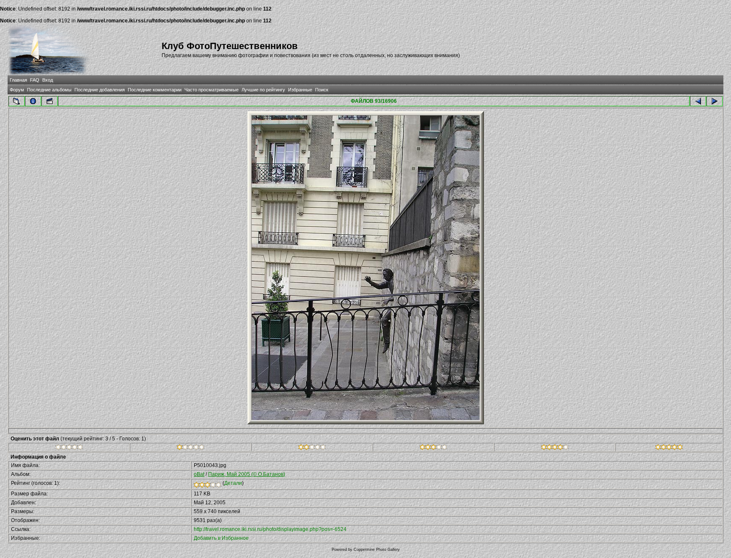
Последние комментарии (154, 89)
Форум (17, 89)
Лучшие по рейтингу (263, 89)
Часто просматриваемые (211, 89)
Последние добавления (99, 89)
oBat (199, 474)
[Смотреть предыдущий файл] (698, 101)
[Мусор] (69, 448)
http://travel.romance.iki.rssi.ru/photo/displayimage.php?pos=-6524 (270, 529)
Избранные (300, 89)
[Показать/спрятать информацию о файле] (33, 101)
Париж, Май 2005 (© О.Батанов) (246, 474)
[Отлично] (555, 448)
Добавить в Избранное (221, 538)
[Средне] (312, 448)
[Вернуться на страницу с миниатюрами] (16, 101)
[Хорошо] (433, 448)
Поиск (321, 89)
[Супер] (669, 448)
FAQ (34, 79)
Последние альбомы (49, 89)
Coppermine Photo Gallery (377, 549)
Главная (18, 79)
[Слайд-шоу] (49, 101)
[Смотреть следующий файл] (714, 101)
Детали (233, 483)
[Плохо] (190, 448)
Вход (47, 79)
